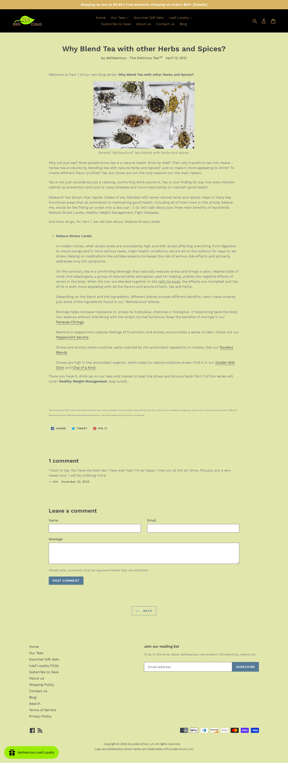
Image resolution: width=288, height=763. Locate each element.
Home (101, 18)
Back (147, 610)
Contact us (165, 24)
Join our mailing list (161, 646)
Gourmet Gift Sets (149, 18)
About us (143, 24)
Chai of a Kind (84, 368)
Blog (183, 24)
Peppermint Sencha (72, 337)
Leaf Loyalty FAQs (44, 666)
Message (56, 539)
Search (34, 704)
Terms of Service (42, 710)
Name (53, 520)
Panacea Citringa (70, 322)
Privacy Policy (40, 716)
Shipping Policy (41, 685)
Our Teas (118, 18)
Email (151, 520)
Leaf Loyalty (179, 18)
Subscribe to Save (116, 24)
